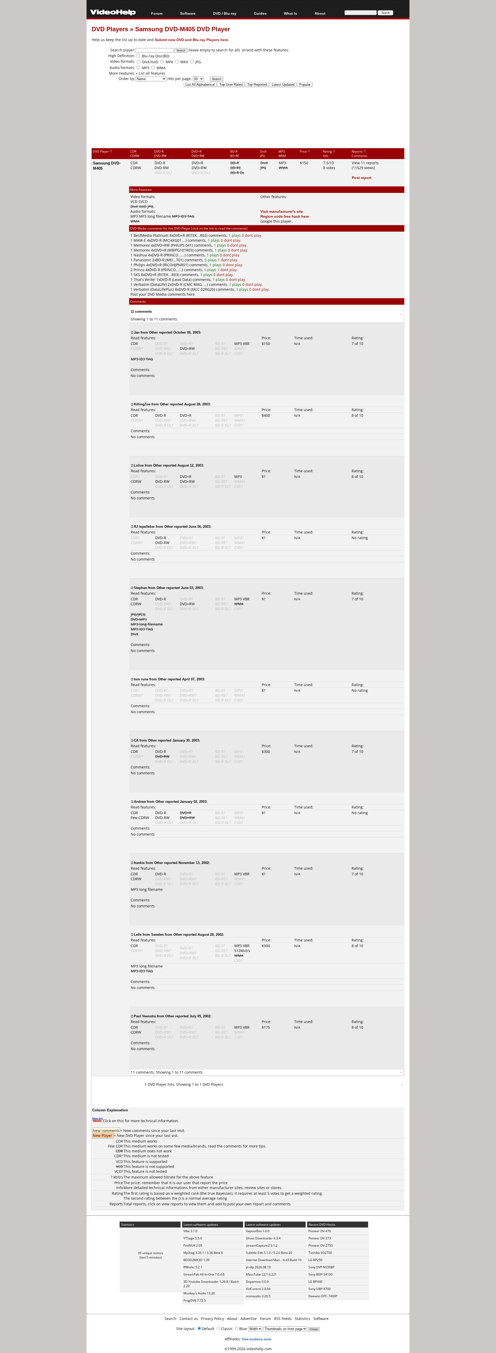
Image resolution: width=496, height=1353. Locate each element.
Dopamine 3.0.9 (257, 1281)
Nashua (140, 255)
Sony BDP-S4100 (320, 1274)
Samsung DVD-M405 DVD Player (182, 29)
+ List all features (150, 73)
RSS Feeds (283, 1318)
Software (188, 13)
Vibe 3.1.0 (190, 1231)
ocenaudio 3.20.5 (258, 1296)
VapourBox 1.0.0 (257, 1231)
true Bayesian (219, 1193)
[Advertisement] (248, 126)
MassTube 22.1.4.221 (261, 1274)
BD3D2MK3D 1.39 (196, 1260)
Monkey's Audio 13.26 (199, 1293)
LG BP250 (315, 1260)
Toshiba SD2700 (320, 1252)
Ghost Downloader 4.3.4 (263, 1238)
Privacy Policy (212, 1318)
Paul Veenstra (145, 1016)
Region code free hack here (284, 216)
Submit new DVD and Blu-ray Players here (191, 39)
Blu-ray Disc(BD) (155, 55)
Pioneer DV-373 (319, 1238)
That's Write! (144, 279)
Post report (361, 177)
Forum (156, 13)
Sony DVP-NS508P (321, 1267)
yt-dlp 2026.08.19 (258, 1267)
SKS (137, 274)
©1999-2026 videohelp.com (248, 1348)
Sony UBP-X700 (319, 1289)
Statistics (302, 1318)
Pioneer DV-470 (319, 1231)
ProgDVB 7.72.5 (194, 1300)
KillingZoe (142, 404)
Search (170, 1318)
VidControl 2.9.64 (258, 1289)
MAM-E (140, 240)
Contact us (189, 1318)
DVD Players (110, 29)
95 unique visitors (150, 1253)
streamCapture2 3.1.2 (261, 1245)
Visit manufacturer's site (281, 211)
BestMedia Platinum (151, 235)
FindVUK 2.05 (192, 1245)
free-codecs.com (256, 1338)
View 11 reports (365, 162)
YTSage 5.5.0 (192, 1238)
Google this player (276, 221)
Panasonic (142, 259)
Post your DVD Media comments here (162, 294)
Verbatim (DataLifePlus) (154, 289)
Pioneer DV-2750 (320, 1245)
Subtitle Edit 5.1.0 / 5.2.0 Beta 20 (269, 1252)
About (232, 1318)
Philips (139, 264)
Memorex (142, 245)
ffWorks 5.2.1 (192, 1267)
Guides (260, 13)
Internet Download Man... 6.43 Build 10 (273, 1260)
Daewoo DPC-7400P (322, 1296)
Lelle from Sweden (149, 934)
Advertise (249, 1318)
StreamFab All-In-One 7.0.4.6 (203, 1274)
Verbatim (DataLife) (150, 284)
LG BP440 (315, 1281)
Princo (139, 269)
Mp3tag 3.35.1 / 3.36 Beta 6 (203, 1252)
